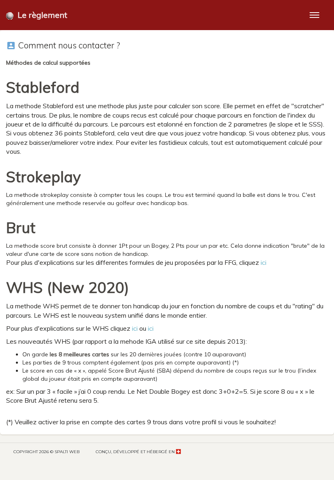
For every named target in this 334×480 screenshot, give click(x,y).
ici (263, 262)
